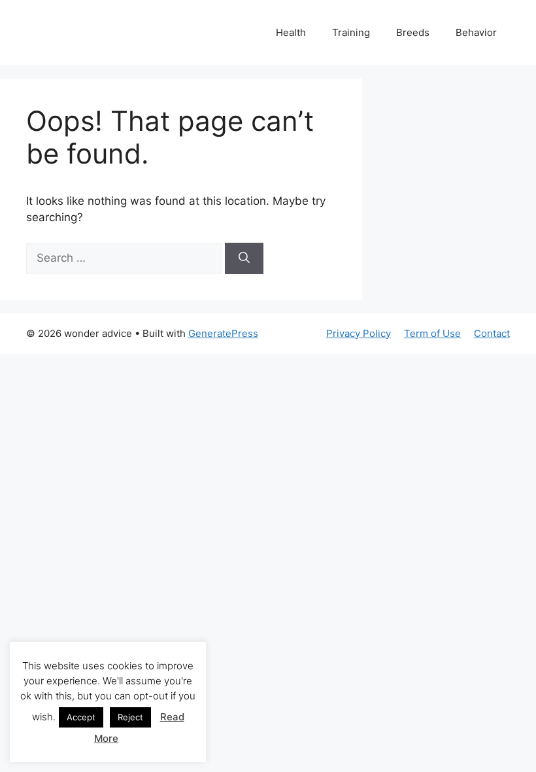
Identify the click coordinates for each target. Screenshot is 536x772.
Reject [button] (130, 717)
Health (291, 32)
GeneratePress (223, 333)
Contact (492, 333)
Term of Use (432, 333)
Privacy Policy (358, 333)
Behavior (476, 32)
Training (351, 32)
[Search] (244, 258)
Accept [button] (81, 717)
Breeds (412, 32)
